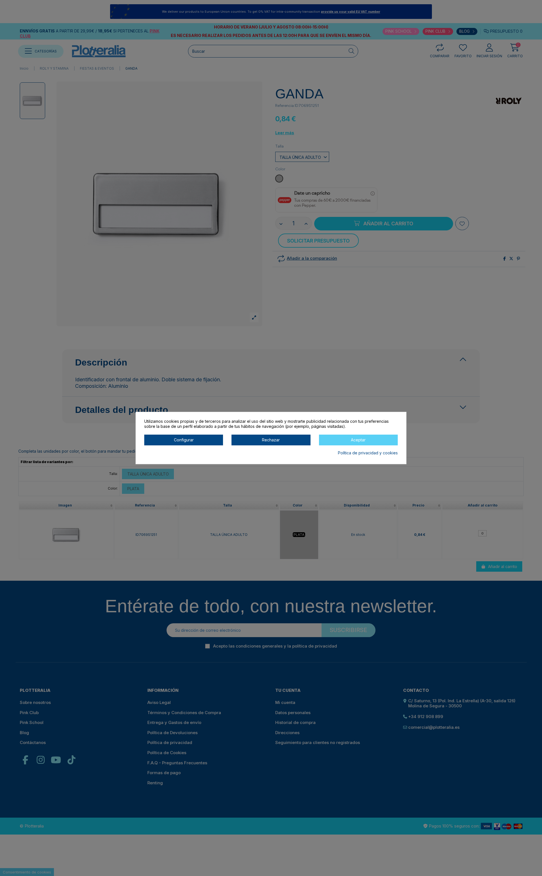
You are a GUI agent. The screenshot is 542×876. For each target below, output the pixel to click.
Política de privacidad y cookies (368, 452)
